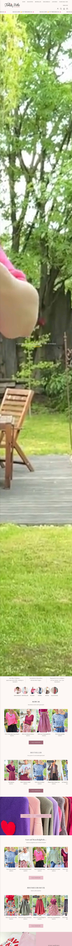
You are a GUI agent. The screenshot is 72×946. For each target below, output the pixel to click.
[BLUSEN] (32, 690)
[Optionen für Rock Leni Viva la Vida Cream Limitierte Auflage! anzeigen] (16, 914)
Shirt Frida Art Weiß (25, 782)
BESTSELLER (25, 695)
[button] (7, 772)
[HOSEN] (39, 690)
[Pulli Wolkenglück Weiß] (25, 857)
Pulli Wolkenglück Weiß (25, 869)
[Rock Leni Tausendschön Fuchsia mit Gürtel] (54, 905)
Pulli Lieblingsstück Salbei (53, 869)
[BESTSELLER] (24, 690)
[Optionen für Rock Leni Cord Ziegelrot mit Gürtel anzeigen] (45, 914)
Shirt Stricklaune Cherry (28, 734)
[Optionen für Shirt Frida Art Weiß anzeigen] (30, 779)
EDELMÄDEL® (17, 695)
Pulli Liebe (26, 816)
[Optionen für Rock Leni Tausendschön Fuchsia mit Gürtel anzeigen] (59, 914)
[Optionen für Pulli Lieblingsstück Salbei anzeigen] (59, 866)
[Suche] (60, 8)
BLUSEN (32, 695)
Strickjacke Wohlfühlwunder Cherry (11, 782)
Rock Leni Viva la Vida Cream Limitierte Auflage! (11, 917)
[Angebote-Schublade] (64, 8)
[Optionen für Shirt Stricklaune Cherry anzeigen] (34, 731)
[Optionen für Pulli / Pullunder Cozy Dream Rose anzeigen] (18, 731)
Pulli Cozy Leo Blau (60, 734)
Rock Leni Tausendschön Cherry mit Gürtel (44, 734)
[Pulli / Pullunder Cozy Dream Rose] (12, 720)
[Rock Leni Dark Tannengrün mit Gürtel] (25, 905)
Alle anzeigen (36, 742)
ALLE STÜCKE (54, 695)
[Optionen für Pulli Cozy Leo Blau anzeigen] (66, 731)
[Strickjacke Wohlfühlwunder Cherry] (11, 770)
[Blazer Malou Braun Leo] (54, 770)
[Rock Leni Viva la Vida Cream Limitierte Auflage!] (11, 905)
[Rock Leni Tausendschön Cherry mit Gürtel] (44, 720)
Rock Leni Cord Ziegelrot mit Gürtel (39, 917)
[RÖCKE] (47, 690)
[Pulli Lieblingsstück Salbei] (54, 857)
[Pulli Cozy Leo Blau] (60, 720)
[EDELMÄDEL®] (17, 690)
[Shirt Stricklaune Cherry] (28, 720)
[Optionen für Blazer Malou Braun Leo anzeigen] (59, 779)
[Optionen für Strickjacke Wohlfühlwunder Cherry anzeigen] (16, 779)
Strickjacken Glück (42, 816)
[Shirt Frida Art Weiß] (25, 770)
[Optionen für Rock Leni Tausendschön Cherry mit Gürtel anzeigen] (50, 731)
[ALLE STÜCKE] (54, 690)
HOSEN (40, 695)
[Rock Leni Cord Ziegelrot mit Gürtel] (39, 905)
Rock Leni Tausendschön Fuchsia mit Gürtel (54, 917)
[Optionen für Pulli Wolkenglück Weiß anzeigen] (30, 866)
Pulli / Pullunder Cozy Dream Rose (12, 734)
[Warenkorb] (67, 8)
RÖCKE (47, 695)
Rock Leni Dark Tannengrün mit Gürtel (25, 917)
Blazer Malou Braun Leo (54, 782)
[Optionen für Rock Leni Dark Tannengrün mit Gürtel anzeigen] (30, 914)
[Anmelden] (57, 8)
